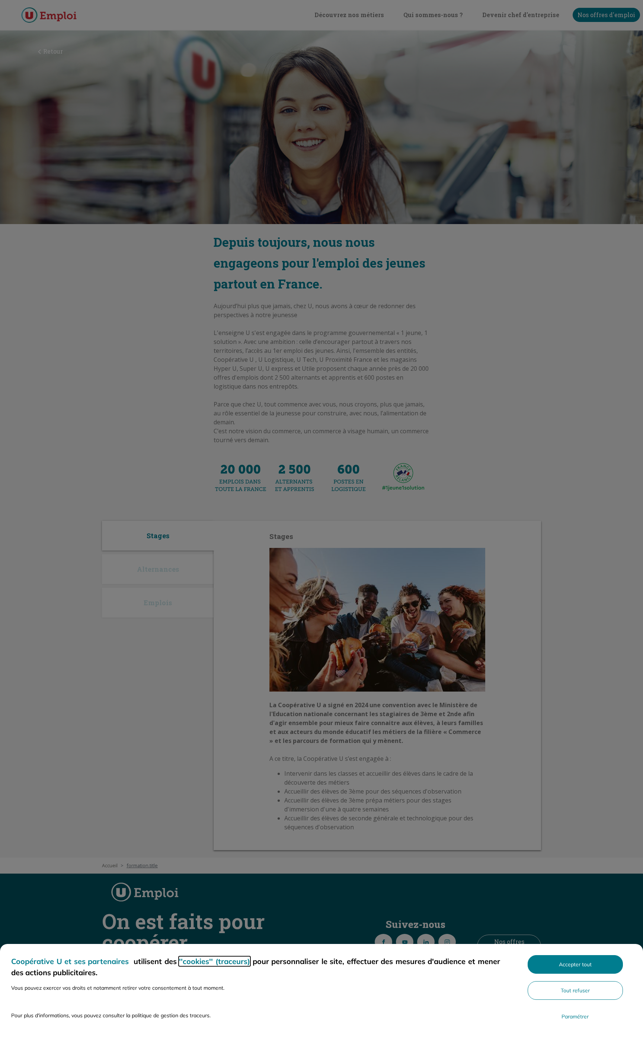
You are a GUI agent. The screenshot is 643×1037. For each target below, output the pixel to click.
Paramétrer (575, 1016)
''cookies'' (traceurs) (214, 961)
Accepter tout (575, 964)
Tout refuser (575, 990)
